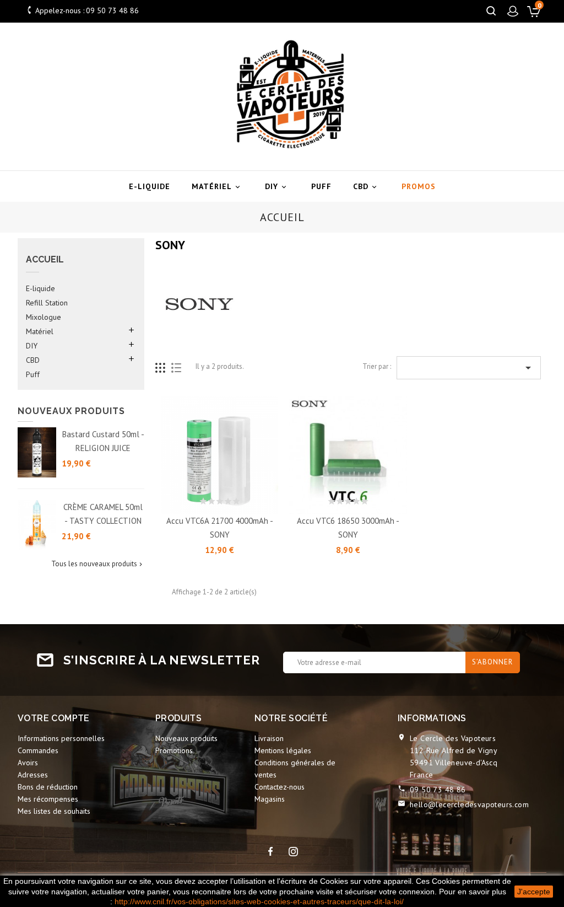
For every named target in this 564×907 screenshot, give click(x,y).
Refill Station (47, 303)
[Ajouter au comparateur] (244, 499)
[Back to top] (528, 828)
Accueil (45, 260)
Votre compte (54, 718)
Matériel (217, 186)
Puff (321, 186)
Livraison (269, 738)
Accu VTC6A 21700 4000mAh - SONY (219, 528)
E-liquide (149, 186)
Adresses (33, 775)
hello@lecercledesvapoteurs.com (469, 804)
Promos (419, 186)
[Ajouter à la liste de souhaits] (219, 499)
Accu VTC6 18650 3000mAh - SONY (348, 528)
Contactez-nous (279, 787)
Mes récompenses (48, 799)
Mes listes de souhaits (54, 811)
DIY (276, 186)
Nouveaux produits (186, 738)
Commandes (38, 750)
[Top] (529, 867)
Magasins (269, 799)
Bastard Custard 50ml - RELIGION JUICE (103, 441)
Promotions (174, 750)
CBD (365, 186)
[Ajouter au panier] (195, 499)
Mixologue (43, 317)
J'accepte (533, 891)
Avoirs (28, 763)
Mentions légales (282, 750)
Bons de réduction (48, 787)
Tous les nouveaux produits (97, 564)
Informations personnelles (61, 738)
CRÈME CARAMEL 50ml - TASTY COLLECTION (103, 514)
